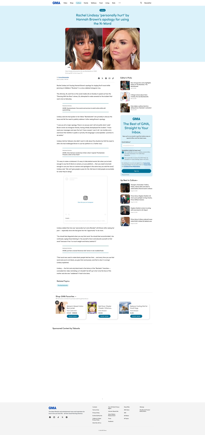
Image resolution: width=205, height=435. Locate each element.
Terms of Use (146, 163)
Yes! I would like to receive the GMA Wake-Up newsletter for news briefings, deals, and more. (136, 158)
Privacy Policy (147, 164)
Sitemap (142, 407)
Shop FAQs (126, 407)
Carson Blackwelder (63, 77)
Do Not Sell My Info (97, 415)
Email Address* (126, 142)
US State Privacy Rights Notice (132, 166)
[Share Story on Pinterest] (106, 78)
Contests (94, 407)
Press (109, 418)
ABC (125, 412)
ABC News (126, 410)
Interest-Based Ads (113, 411)
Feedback (110, 421)
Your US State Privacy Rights (113, 407)
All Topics (126, 418)
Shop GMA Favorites (65, 296)
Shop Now (73, 316)
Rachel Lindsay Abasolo (80, 221)
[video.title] (102, 49)
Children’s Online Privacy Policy (96, 419)
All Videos (126, 415)
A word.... (68, 218)
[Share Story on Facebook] (99, 78)
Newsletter (147, 3)
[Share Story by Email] (109, 78)
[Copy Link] (113, 78)
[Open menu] (120, 2)
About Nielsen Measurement (111, 414)
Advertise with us (96, 423)
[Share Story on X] (102, 78)
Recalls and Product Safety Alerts (145, 410)
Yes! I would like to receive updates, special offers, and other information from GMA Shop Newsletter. (137, 153)
